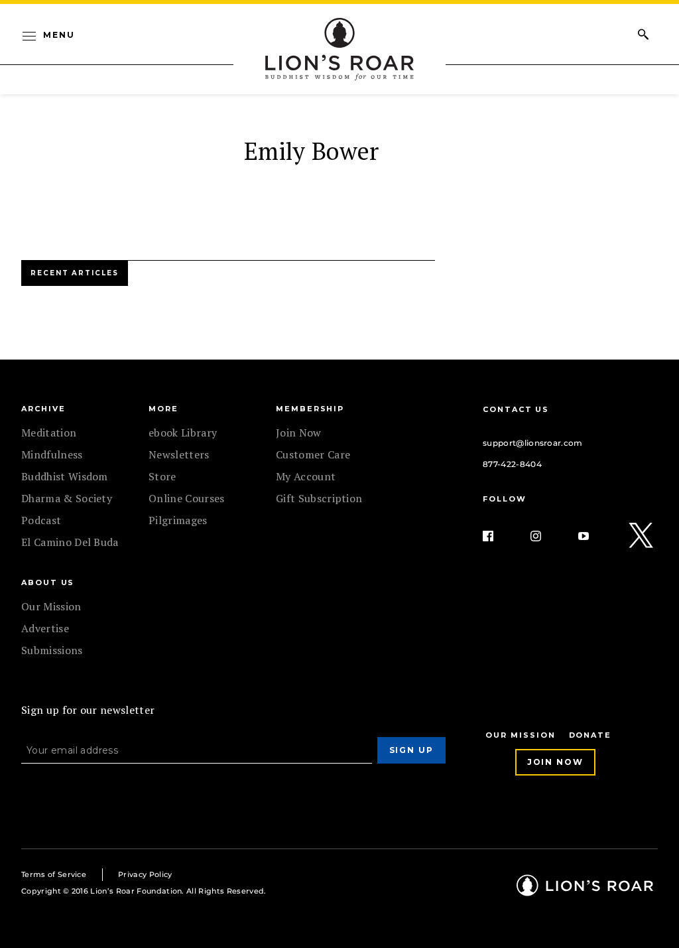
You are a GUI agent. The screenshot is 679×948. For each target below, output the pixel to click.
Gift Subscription (319, 498)
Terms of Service (53, 874)
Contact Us (516, 409)
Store (162, 476)
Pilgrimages (178, 520)
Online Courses (186, 498)
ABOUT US (47, 582)
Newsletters (179, 454)
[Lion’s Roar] (585, 891)
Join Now (299, 432)
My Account (306, 476)
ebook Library (183, 432)
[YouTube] (594, 536)
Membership (310, 408)
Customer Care (313, 454)
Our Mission (51, 606)
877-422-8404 (512, 464)
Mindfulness (52, 454)
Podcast (41, 520)
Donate (590, 735)
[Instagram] (546, 536)
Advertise (45, 628)
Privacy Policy (145, 874)
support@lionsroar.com (533, 443)
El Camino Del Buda (70, 542)
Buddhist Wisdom (64, 476)
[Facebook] (499, 536)
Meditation (48, 432)
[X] (642, 536)
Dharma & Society (66, 498)
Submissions (52, 650)
